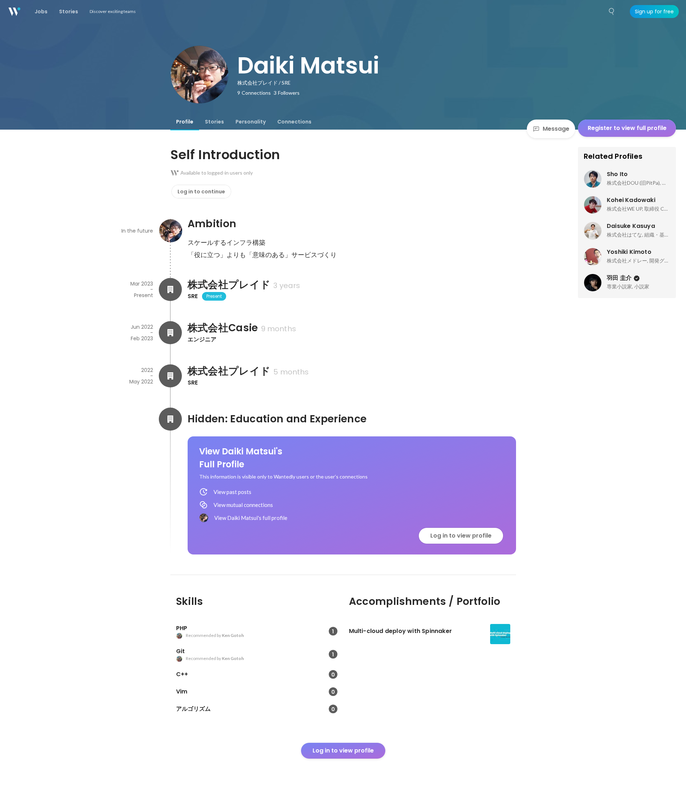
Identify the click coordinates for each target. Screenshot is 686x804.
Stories (214, 121)
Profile (184, 121)
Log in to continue (201, 191)
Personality (251, 121)
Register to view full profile (627, 128)
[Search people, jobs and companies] (612, 11)
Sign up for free (654, 11)
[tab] (184, 121)
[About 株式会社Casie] (170, 332)
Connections (294, 121)
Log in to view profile (461, 535)
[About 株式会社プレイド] (170, 289)
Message (556, 129)
